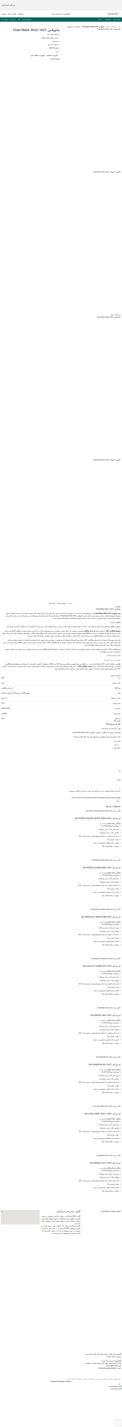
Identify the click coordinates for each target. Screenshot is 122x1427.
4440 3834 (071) (112, 14)
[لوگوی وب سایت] (61, 14)
